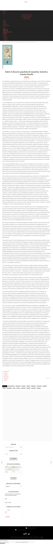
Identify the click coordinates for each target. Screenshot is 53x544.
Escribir (7, 516)
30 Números (13, 478)
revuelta (28, 388)
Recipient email (19, 542)
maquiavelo (9, 388)
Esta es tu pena (8, 502)
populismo (23, 388)
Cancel (3, 543)
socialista (34, 388)
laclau (4, 388)
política (18, 388)
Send (1, 543)
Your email (2, 542)
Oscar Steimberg (26, 78)
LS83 (6, 498)
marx (14, 388)
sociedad (38, 388)
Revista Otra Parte (29, 537)
